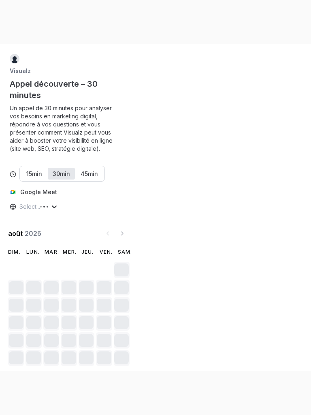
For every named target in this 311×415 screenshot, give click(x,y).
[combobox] (20, 207)
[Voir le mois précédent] (107, 233)
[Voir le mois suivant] (122, 233)
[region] (69, 128)
